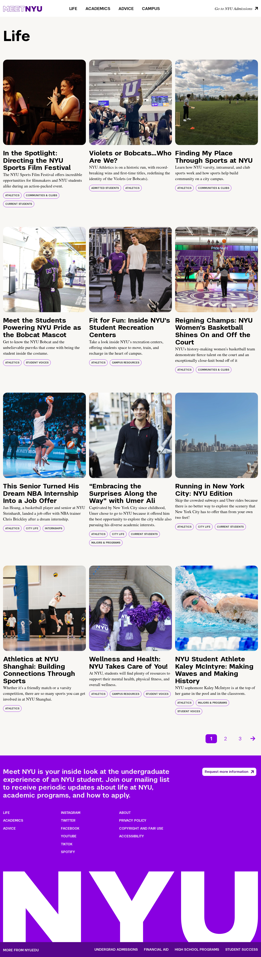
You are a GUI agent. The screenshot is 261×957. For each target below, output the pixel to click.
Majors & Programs (105, 542)
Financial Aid (156, 949)
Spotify (68, 852)
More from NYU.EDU (21, 950)
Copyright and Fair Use (141, 828)
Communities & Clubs (41, 195)
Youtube (68, 836)
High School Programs (197, 949)
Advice (126, 8)
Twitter (68, 820)
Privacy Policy (132, 820)
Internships (53, 528)
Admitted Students (105, 188)
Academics (97, 8)
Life (73, 8)
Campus (151, 8)
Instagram (70, 813)
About (125, 813)
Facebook (70, 828)
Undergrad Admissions (116, 949)
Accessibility (131, 836)
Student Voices (37, 362)
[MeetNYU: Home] (22, 8)
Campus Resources (125, 362)
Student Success (241, 949)
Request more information (226, 772)
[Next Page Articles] (253, 738)
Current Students (18, 204)
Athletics (12, 195)
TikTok (66, 844)
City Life (32, 528)
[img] (44, 102)
